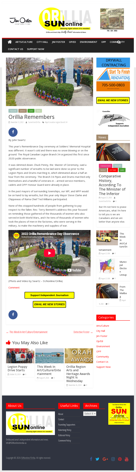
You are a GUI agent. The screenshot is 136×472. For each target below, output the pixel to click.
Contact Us (15, 49)
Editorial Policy (64, 435)
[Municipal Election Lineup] (107, 260)
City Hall (42, 41)
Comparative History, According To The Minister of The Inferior (112, 184)
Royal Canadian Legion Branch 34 (56, 122)
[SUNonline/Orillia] (9, 42)
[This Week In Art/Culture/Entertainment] (49, 350)
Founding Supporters (66, 424)
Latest (31, 110)
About (60, 414)
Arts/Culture (24, 41)
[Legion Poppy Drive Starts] (20, 350)
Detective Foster (83, 332)
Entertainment (106, 165)
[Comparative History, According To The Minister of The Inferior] (113, 144)
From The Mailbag (123, 291)
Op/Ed (72, 41)
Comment (14, 287)
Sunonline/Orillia (34, 122)
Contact (61, 419)
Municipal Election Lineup (123, 268)
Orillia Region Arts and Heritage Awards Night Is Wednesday (78, 374)
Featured (13, 110)
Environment (88, 41)
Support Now (35, 49)
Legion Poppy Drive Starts (17, 368)
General (22, 110)
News (38, 110)
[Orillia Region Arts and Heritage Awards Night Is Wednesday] (79, 350)
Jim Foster (58, 41)
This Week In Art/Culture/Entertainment (26, 332)
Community (102, 356)
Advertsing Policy (64, 430)
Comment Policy (64, 440)
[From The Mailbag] (107, 285)
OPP (103, 41)
